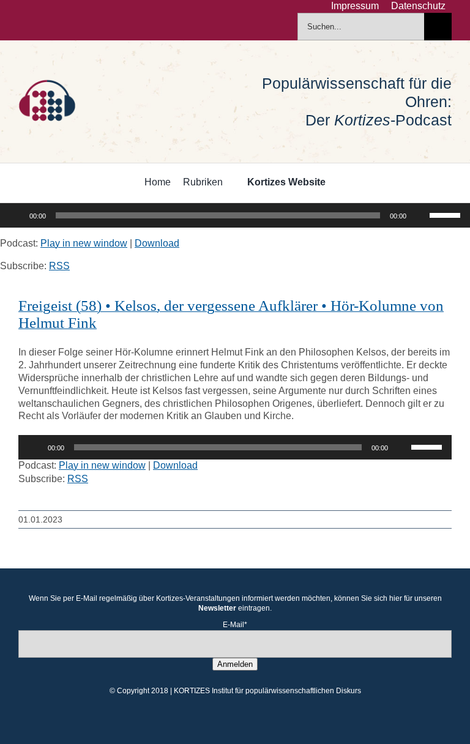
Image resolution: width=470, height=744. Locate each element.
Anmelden (235, 664)
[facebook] (22, 20)
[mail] (100, 20)
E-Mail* (235, 624)
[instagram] (61, 20)
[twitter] (41, 20)
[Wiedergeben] (16, 215)
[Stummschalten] (420, 215)
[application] (235, 215)
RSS (59, 266)
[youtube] (80, 20)
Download (157, 243)
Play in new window (83, 243)
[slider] (447, 214)
